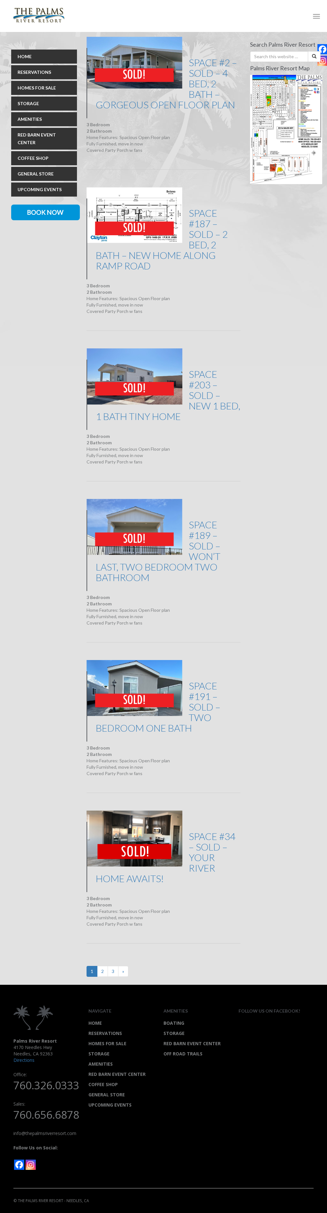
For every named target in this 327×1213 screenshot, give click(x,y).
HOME (25, 56)
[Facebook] (19, 1165)
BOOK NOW (45, 212)
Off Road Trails (183, 1054)
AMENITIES (30, 119)
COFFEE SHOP (33, 158)
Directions (23, 1060)
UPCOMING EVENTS (40, 189)
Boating (174, 1023)
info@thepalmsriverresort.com (44, 1133)
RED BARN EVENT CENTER (37, 138)
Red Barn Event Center (192, 1043)
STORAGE (28, 103)
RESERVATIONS (34, 72)
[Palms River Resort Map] (286, 128)
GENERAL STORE (36, 173)
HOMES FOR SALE (37, 87)
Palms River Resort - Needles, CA (41, 15)
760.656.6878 (46, 1115)
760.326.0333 (46, 1085)
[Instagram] (31, 1165)
